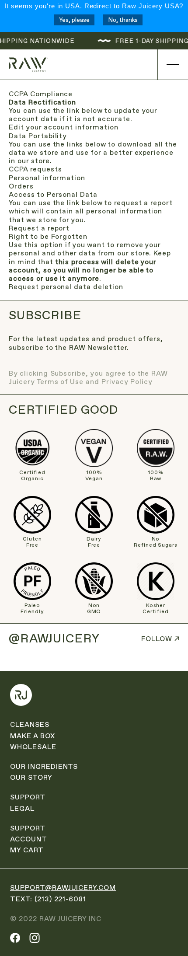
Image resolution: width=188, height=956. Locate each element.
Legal (22, 808)
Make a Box (32, 736)
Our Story (31, 777)
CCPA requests (35, 169)
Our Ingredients (44, 766)
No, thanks (123, 19)
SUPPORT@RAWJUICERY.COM (63, 887)
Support (27, 797)
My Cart (27, 850)
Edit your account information (63, 127)
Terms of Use (60, 381)
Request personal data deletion (66, 287)
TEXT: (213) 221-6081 (48, 899)
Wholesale (33, 747)
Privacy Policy (126, 381)
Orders (21, 186)
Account (28, 839)
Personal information (47, 178)
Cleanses (29, 724)
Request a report (39, 228)
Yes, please (74, 19)
